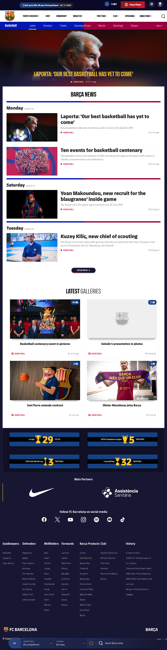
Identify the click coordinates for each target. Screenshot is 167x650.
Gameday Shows (82, 25)
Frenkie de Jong (49, 587)
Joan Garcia (8, 563)
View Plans (135, 4)
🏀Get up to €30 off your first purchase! (46, 5)
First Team (101, 16)
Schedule (47, 25)
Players (134, 25)
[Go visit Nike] (41, 492)
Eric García (27, 589)
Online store (85, 584)
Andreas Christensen (28, 571)
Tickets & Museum (30, 16)
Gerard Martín (29, 579)
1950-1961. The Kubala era (138, 573)
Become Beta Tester (86, 597)
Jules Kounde (28, 584)
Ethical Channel (107, 558)
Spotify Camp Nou (109, 553)
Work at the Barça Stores (108, 576)
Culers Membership (86, 555)
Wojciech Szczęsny (7, 555)
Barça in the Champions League (137, 592)
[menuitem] (160, 3)
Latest (32, 25)
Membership (61, 16)
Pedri (46, 558)
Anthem (104, 568)
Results (101, 25)
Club (115, 16)
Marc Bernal (47, 602)
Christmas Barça (84, 613)
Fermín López (47, 566)
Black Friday (85, 605)
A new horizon (133, 553)
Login (112, 4)
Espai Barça (130, 16)
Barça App (85, 579)
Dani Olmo (49, 594)
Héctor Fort (27, 594)
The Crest (104, 563)
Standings (118, 25)
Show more (86, 270)
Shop (48, 16)
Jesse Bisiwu (64, 602)
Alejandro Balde (27, 555)
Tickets (63, 25)
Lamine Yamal (65, 555)
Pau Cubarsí (28, 563)
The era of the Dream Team (139, 568)
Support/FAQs (86, 589)
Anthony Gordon (65, 581)
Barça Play (77, 16)
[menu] (160, 4)
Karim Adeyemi (65, 592)
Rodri (46, 610)
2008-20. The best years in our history (138, 561)
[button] (37, 643)
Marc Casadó (47, 576)
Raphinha (66, 563)
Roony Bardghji (65, 571)
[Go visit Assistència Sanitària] (120, 492)
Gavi (46, 553)
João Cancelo (28, 599)
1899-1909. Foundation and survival (139, 581)
